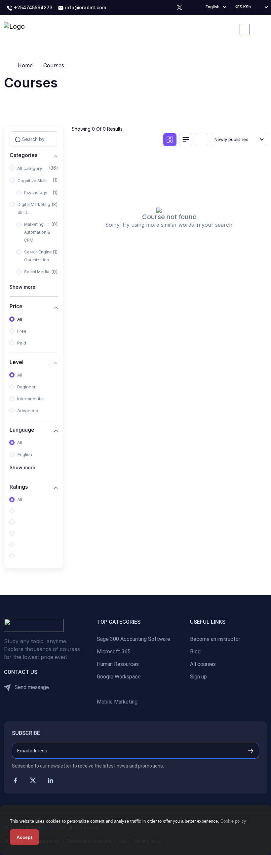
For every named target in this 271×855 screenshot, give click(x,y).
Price (16, 306)
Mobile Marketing (117, 702)
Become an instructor (215, 639)
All (19, 319)
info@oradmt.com (85, 7)
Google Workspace (119, 677)
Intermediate (30, 398)
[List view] (185, 139)
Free (21, 331)
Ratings (19, 487)
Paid (21, 342)
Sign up (198, 677)
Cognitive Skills (33, 180)
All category (29, 168)
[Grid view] (169, 139)
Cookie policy (233, 821)
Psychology (35, 192)
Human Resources (118, 664)
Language (22, 430)
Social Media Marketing (36, 275)
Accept (24, 837)
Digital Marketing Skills (34, 208)
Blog (195, 651)
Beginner (26, 386)
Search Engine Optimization (38, 255)
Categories (23, 155)
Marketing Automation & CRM (37, 232)
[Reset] (201, 139)
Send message (31, 687)
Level (16, 362)
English (25, 454)
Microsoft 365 (114, 651)
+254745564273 (33, 7)
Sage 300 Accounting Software (133, 639)
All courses (203, 664)
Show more (22, 287)
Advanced (27, 410)
